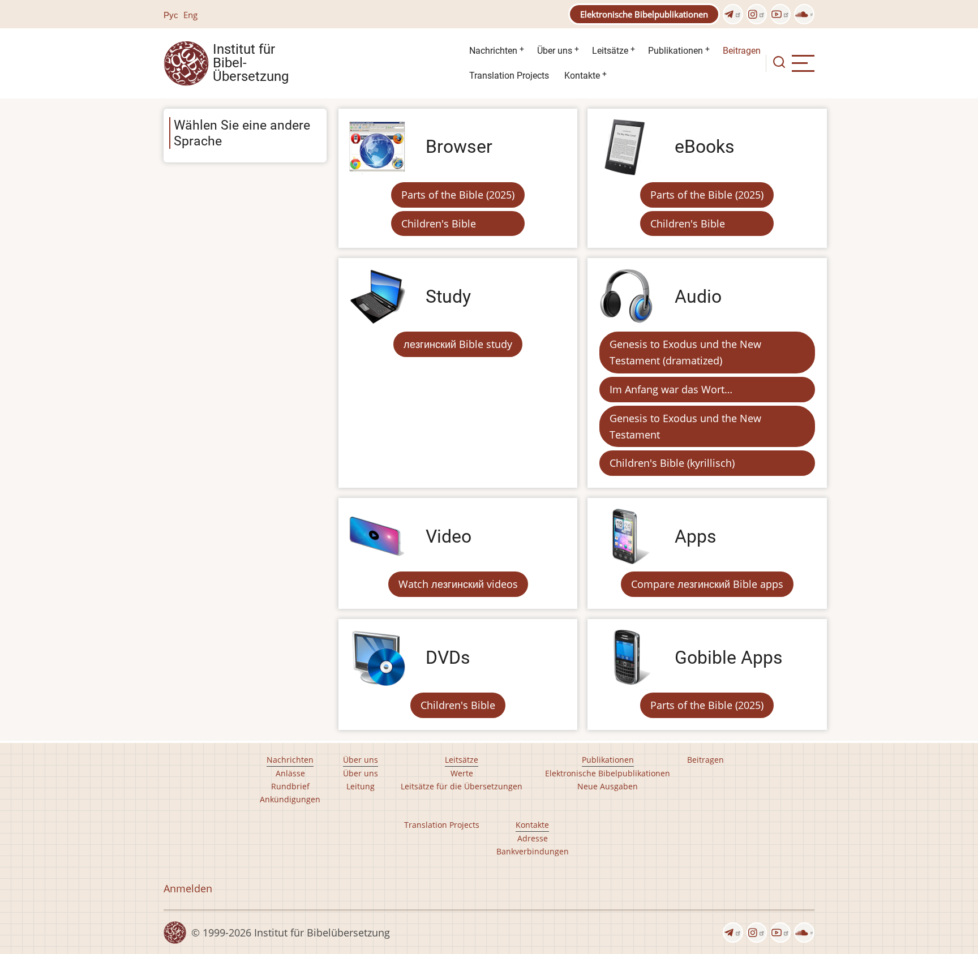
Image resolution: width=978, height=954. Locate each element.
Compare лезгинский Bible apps (707, 584)
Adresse (532, 838)
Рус (171, 14)
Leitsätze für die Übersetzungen (461, 786)
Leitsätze (610, 50)
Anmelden (188, 888)
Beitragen (742, 50)
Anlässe (290, 773)
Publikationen (675, 50)
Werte (462, 773)
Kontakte (582, 75)
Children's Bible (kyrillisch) (672, 463)
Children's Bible (438, 223)
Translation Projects (509, 75)
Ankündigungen (290, 799)
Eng (190, 14)
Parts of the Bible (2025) (457, 194)
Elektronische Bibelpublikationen (644, 14)
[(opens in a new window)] (733, 14)
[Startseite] (186, 62)
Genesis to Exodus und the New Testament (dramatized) (685, 352)
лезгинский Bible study (458, 344)
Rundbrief (290, 786)
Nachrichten (493, 50)
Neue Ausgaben (607, 786)
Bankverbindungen (532, 851)
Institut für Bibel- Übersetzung (251, 63)
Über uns (554, 50)
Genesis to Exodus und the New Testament (685, 426)
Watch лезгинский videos (458, 584)
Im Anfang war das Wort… (671, 389)
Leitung (360, 786)
